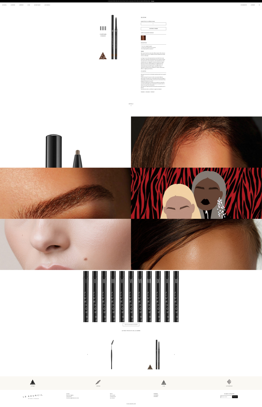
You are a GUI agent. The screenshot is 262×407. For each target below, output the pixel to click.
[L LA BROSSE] (108, 354)
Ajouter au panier (153, 28)
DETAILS (131, 103)
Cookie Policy (69, 396)
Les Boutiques (113, 396)
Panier (111, 393)
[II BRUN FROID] (154, 354)
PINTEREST (152, 91)
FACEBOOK (143, 91)
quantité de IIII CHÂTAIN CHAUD (148, 21)
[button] (87, 354)
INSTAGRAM (147, 91)
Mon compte (112, 395)
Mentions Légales (69, 395)
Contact (68, 393)
